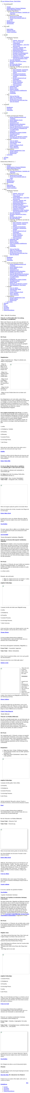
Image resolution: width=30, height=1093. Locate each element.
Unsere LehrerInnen (12, 32)
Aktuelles (6, 157)
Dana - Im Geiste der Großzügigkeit (18, 42)
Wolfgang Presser (11, 30)
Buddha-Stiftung (14, 152)
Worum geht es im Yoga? (16, 98)
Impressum (6, 308)
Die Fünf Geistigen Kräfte (19, 54)
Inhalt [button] (5, 189)
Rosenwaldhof (13, 121)
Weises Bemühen (17, 80)
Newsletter (6, 307)
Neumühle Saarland (14, 134)
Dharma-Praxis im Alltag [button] (13, 15)
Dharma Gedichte (14, 89)
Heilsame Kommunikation (19, 73)
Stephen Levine (4, 662)
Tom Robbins (4, 524)
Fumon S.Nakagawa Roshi (16, 145)
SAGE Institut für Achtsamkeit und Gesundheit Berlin (18, 129)
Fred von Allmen (14, 140)
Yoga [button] (8, 94)
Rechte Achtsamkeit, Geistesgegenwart (18, 82)
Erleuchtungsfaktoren (18, 51)
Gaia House (13, 131)
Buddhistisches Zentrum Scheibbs (18, 132)
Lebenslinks (10, 154)
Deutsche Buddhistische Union (17, 150)
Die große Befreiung (15, 65)
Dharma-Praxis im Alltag (16, 16)
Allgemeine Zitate (14, 86)
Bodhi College (13, 135)
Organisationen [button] (10, 149)
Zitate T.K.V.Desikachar (16, 97)
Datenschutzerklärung (9, 310)
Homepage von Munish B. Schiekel (18, 136)
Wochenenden (10, 23)
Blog (5, 159)
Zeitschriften (10, 110)
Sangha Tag (10, 20)
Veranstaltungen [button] (7, 4)
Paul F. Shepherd (14, 146)
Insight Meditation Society (16, 120)
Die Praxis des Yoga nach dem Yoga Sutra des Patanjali (18, 101)
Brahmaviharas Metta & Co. (20, 50)
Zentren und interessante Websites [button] (15, 115)
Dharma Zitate (13, 87)
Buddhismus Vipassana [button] (12, 190)
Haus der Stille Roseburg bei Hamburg (19, 127)
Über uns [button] (6, 26)
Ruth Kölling (10, 29)
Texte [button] (11, 192)
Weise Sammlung (17, 85)
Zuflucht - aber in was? (18, 40)
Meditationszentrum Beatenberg (17, 124)
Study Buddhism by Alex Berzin (18, 138)
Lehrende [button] (9, 139)
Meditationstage (10, 22)
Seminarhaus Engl (14, 122)
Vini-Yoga (9, 108)
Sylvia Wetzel (13, 143)
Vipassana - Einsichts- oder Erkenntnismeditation (19, 48)
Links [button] (5, 113)
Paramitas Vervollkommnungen (20, 53)
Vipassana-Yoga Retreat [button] (12, 11)
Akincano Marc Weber (15, 142)
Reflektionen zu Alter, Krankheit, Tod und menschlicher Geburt (21, 57)
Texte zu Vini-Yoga (14, 96)
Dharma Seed (13, 153)
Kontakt (6, 306)
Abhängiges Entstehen (18, 55)
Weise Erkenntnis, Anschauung (20, 69)
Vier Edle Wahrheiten (15, 60)
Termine (9, 6)
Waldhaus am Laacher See (16, 125)
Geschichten (13, 93)
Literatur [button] (6, 104)
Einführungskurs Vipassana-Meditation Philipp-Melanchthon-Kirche (16, 9)
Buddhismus (10, 107)
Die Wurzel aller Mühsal (16, 64)
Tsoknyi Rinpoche (14, 147)
